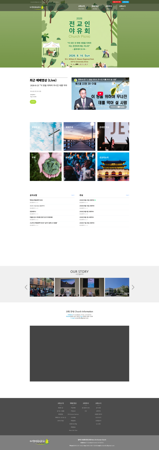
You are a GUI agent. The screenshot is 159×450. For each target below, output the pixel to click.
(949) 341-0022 (75, 316)
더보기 (72, 195)
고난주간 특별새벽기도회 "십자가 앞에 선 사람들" (43, 223)
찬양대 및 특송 (73, 424)
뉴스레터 (98, 424)
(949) (85, 316)
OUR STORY (79, 272)
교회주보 (98, 411)
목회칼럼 (60, 414)
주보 (81, 195)
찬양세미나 (33, 211)
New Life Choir (73, 430)
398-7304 (90, 316)
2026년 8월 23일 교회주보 (87, 200)
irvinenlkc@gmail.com (81, 318)
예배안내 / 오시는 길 (60, 417)
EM (86, 411)
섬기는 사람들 (60, 411)
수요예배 (73, 417)
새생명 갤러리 (98, 414)
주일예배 (73, 407)
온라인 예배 (117, 1)
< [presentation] (25, 287)
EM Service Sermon (73, 414)
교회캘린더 (98, 420)
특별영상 (73, 427)
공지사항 (33, 195)
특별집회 (73, 420)
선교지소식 (98, 417)
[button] (72, 64)
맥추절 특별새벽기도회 (36, 200)
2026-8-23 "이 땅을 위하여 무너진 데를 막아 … (48, 87)
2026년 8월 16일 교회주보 (87, 205)
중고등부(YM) (86, 407)
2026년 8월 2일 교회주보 (87, 217)
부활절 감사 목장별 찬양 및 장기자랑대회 (41, 217)
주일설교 (73, 411)
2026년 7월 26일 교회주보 (87, 223)
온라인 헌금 (125, 1)
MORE (33, 101)
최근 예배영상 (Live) (43, 80)
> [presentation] (133, 287)
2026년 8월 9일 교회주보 (87, 211)
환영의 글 (60, 407)
